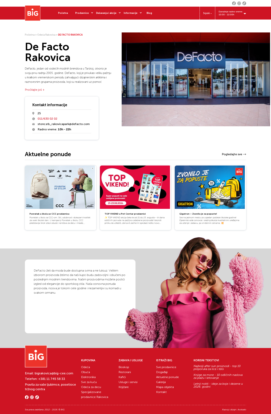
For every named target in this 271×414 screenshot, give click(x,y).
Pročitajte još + (34, 89)
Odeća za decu (91, 387)
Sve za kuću (89, 382)
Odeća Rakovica (46, 34)
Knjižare (124, 387)
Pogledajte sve (232, 154)
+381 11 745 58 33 (51, 379)
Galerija (161, 382)
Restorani (125, 372)
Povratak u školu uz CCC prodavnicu (49, 214)
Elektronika (88, 377)
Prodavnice (82, 13)
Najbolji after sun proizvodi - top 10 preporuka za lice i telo (217, 367)
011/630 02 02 (47, 118)
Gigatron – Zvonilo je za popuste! (198, 214)
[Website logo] (32, 13)
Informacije (130, 13)
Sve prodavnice (166, 367)
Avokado (242, 409)
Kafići (122, 377)
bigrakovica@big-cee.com (54, 373)
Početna (63, 13)
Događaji (162, 372)
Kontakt (161, 392)
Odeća (85, 367)
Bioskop (124, 367)
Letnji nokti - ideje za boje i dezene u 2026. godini (218, 385)
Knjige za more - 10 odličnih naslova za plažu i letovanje (218, 376)
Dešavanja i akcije (106, 13)
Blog (149, 13)
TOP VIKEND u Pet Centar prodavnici (125, 214)
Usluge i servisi (128, 382)
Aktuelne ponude (167, 377)
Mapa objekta (165, 387)
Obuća (85, 372)
